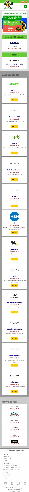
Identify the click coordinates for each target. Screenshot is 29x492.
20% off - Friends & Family (14, 64)
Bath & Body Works (14, 169)
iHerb (14, 143)
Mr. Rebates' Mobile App (10, 465)
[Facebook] (12, 483)
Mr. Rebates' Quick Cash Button (12, 467)
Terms (5, 460)
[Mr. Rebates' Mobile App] (25, 483)
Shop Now (14, 99)
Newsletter (6, 474)
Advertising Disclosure (15, 491)
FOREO (14, 196)
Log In (22, 1)
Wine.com (14, 382)
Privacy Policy (7, 458)
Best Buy (14, 249)
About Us (6, 456)
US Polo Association (14, 329)
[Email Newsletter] (5, 483)
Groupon (14, 90)
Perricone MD (14, 116)
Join (26, 1)
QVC (14, 276)
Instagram (6, 478)
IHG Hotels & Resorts (14, 302)
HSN (14, 223)
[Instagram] (18, 483)
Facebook (6, 476)
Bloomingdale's (14, 355)
